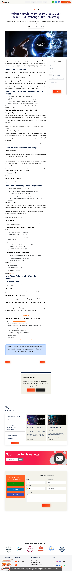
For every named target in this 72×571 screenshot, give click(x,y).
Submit (57, 91)
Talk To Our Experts (66, 2)
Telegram (16, 489)
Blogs (45, 2)
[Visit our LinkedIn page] (53, 561)
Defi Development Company (19, 321)
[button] (50, 75)
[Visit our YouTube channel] (53, 565)
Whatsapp (17, 483)
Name (27, 479)
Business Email (50, 479)
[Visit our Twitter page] (64, 561)
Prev (8, 361)
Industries (39, 2)
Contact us (26, 315)
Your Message (29, 492)
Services (27, 2)
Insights (33, 2)
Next (42, 361)
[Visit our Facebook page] (57, 565)
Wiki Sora (11, 273)
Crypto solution (7, 570)
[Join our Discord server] (60, 561)
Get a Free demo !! (26, 340)
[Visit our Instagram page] (57, 561)
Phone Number (29, 485)
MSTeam (16, 494)
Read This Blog (30, 439)
